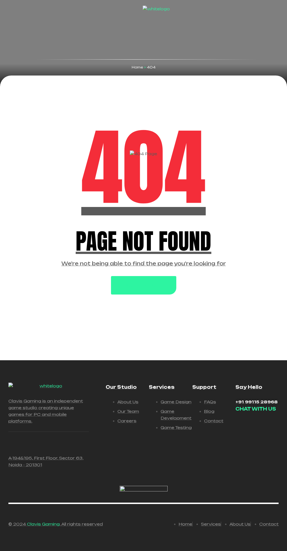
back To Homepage (141, 285)
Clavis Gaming (43, 524)
